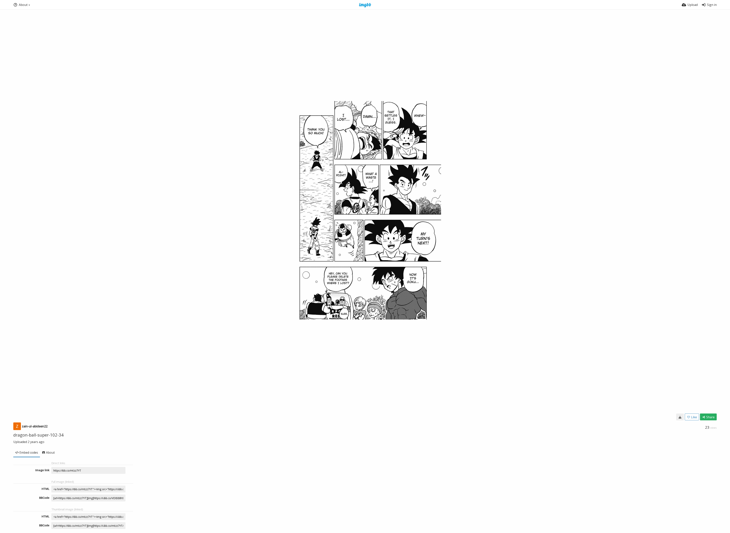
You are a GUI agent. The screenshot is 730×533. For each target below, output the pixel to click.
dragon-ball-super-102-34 (38, 435)
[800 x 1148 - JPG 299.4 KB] (680, 416)
